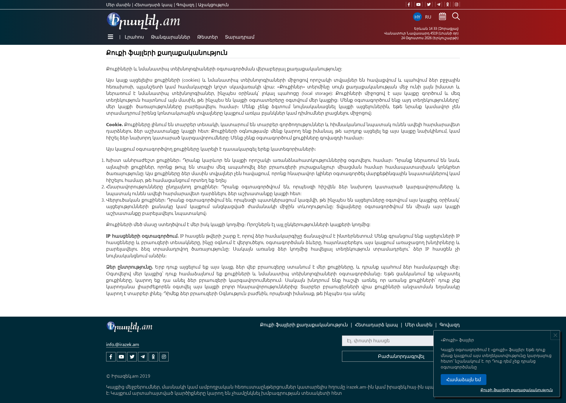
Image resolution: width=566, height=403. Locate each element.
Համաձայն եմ (463, 379)
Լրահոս (134, 37)
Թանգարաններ (170, 37)
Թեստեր (207, 37)
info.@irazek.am (122, 344)
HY (417, 17)
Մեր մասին (118, 4)
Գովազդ (185, 4)
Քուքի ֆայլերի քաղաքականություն (517, 389)
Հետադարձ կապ (153, 4)
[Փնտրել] (456, 16)
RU (428, 17)
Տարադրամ (239, 37)
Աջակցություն (213, 4)
